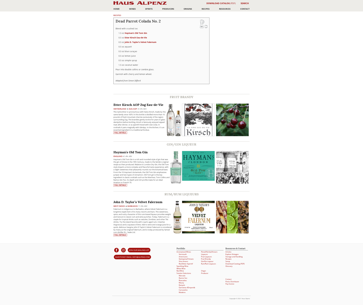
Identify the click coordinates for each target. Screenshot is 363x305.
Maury (181, 283)
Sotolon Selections (184, 273)
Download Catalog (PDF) (235, 264)
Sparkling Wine (182, 266)
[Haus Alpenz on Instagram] (123, 250)
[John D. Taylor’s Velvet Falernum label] (198, 217)
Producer (204, 273)
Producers (168, 9)
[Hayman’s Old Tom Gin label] (198, 166)
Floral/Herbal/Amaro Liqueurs (209, 253)
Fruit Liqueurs (206, 256)
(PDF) (221, 3)
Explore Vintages (232, 254)
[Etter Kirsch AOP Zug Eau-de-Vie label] (198, 120)
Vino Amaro (183, 261)
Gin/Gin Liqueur (207, 261)
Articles (228, 252)
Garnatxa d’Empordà (187, 287)
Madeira (182, 292)
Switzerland (119, 109)
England (118, 156)
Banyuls (182, 285)
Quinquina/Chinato (186, 259)
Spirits (149, 9)
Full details (120, 132)
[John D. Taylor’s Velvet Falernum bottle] (177, 217)
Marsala (182, 275)
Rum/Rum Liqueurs (208, 264)
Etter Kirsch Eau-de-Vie (136, 37)
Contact (245, 9)
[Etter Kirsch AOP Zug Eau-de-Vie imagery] (232, 135)
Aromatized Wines (184, 252)
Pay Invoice (229, 284)
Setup (227, 261)
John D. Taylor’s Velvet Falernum (140, 42)
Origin (203, 271)
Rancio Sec (183, 278)
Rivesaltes (183, 280)
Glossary (228, 266)
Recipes (206, 9)
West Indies (119, 206)
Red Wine (180, 271)
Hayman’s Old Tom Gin (136, 33)
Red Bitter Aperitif (186, 264)
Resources (225, 9)
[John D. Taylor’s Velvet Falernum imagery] (232, 232)
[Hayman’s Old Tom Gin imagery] (232, 182)
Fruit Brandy (206, 259)
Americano (183, 256)
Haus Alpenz (140, 4)
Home (116, 9)
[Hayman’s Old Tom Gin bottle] (176, 167)
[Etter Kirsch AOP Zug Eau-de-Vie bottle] (174, 119)
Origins (188, 9)
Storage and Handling (234, 256)
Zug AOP (133, 109)
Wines (132, 9)
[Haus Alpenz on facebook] (116, 250)
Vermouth (183, 254)
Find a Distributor (232, 281)
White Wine (181, 268)
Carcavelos (183, 290)
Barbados (132, 206)
